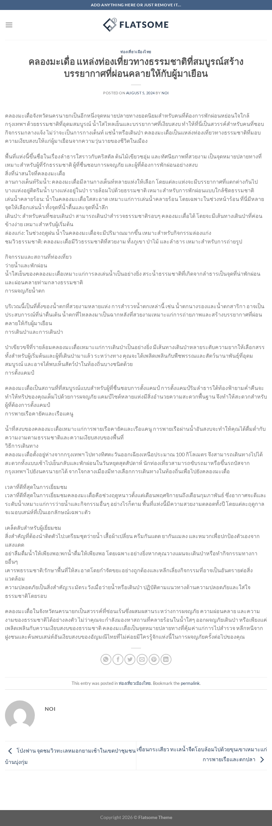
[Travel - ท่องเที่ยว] (136, 25)
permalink (190, 683)
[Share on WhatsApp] (106, 659)
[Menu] (9, 25)
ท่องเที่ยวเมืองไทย (136, 51)
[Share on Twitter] (129, 659)
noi (165, 93)
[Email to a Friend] (142, 659)
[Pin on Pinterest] (154, 659)
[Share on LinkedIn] (166, 659)
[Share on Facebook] (117, 659)
